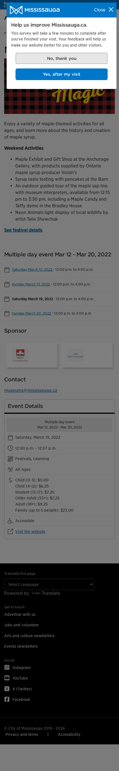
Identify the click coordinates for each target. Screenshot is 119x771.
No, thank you (61, 58)
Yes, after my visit (61, 74)
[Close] (111, 9)
